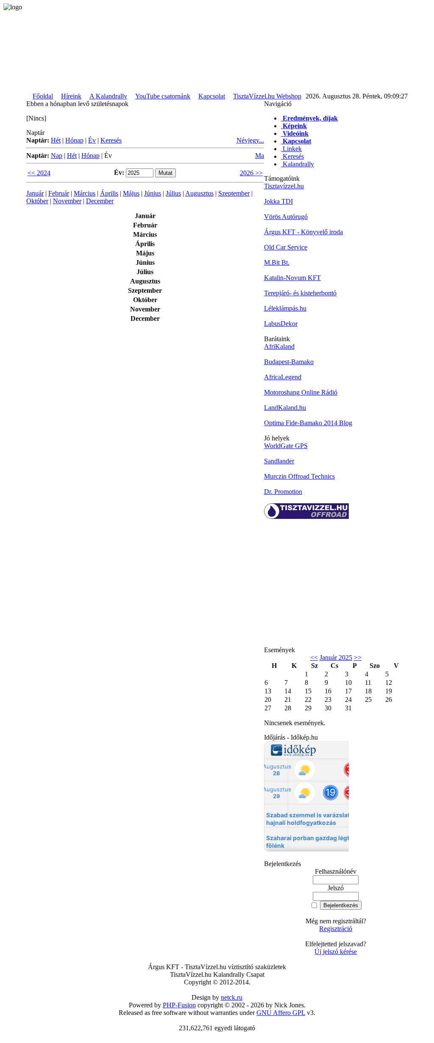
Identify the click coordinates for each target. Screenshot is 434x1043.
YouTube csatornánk (162, 96)
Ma (259, 155)
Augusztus (199, 193)
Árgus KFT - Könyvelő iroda (303, 232)
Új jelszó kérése (335, 951)
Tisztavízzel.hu (284, 186)
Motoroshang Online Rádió (300, 392)
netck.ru (231, 997)
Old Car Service (285, 247)
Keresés (111, 140)
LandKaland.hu (285, 407)
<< (314, 657)
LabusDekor (281, 323)
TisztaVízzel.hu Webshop (267, 96)
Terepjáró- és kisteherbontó (300, 293)
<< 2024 (39, 173)
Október (37, 201)
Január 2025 (336, 657)
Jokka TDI (278, 201)
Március (84, 193)
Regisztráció (335, 928)
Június (152, 193)
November (67, 201)
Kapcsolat (211, 96)
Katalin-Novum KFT (292, 277)
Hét (56, 140)
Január (35, 193)
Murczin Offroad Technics (299, 476)
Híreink (71, 96)
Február (58, 193)
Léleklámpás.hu (285, 308)
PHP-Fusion (179, 1005)
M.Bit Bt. (276, 262)
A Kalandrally (108, 96)
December (100, 201)
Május (131, 193)
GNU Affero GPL (280, 1012)
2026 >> (251, 173)
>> (358, 657)
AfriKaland (279, 346)
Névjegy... (250, 140)
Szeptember (234, 193)
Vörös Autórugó (286, 216)
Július (173, 193)
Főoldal (43, 96)
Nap (56, 155)
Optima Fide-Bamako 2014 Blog (308, 422)
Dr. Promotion (283, 491)
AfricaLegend (282, 377)
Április (109, 193)
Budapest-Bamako (289, 361)
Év (92, 140)
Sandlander (279, 461)
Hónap (74, 140)
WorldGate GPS (286, 445)
